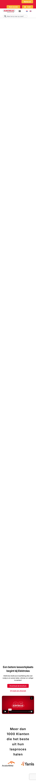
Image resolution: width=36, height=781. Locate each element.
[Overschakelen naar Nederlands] (27, 11)
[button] (20, 11)
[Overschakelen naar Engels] (30, 11)
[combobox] (15, 16)
